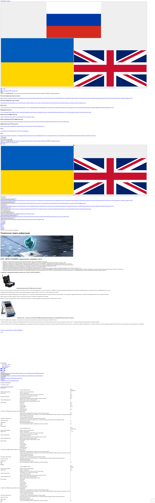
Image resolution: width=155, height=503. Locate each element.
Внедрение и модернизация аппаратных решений (48, 98)
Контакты (57, 93)
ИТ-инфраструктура (9, 93)
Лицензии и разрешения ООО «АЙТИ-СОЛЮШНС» (11, 330)
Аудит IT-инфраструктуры (6, 107)
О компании (3, 130)
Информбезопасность (5, 207)
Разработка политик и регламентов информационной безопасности (52, 112)
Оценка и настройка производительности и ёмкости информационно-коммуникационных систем (93, 107)
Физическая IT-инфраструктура (7, 212)
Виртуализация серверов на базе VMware (9, 121)
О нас (48, 93)
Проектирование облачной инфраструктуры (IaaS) (11, 102)
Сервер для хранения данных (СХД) (8, 116)
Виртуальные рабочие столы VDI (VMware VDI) (59, 121)
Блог (16, 130)
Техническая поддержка (20, 93)
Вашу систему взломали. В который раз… (9, 135)
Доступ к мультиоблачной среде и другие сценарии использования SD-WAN (59, 135)
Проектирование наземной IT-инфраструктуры (10, 98)
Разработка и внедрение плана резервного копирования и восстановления (57, 107)
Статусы (22, 130)
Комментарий (3, 360)
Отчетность (8, 130)
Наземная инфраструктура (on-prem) (8, 199)
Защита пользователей (12, 126)
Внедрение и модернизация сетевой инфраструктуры (70, 98)
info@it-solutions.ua (6, 90)
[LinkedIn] (4, 89)
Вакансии (26, 130)
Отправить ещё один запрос (6, 351)
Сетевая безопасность (21, 126)
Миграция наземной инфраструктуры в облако (31, 102)
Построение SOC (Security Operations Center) (35, 126)
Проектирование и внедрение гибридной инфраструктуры (74, 102)
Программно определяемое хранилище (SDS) (27, 121)
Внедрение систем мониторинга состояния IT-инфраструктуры (120, 98)
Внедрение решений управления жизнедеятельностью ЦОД (94, 98)
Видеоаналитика (28, 93)
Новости (13, 130)
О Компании (3, 380)
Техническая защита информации (39, 93)
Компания (2, 354)
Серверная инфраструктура (21, 116)
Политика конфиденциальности (7, 386)
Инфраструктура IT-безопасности (7, 218)
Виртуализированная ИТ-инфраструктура (8, 215)
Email (1, 356)
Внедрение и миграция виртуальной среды (29, 98)
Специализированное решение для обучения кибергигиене (79, 112)
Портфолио (52, 93)
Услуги (2, 93)
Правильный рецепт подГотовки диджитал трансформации (30, 135)
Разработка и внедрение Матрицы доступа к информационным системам (27, 107)
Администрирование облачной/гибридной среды (51, 102)
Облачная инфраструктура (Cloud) (7, 202)
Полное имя (3, 352)
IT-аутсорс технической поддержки (7, 378)
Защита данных (3, 126)
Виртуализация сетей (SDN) (43, 121)
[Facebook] (3, 89)
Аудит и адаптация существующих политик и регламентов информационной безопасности (19, 112)
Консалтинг (3, 204)
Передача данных (31, 116)
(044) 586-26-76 (14, 90)
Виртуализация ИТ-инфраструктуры (21, 375)
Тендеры (19, 130)
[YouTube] (1, 89)
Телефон (2, 355)
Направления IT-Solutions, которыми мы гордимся (85, 135)
